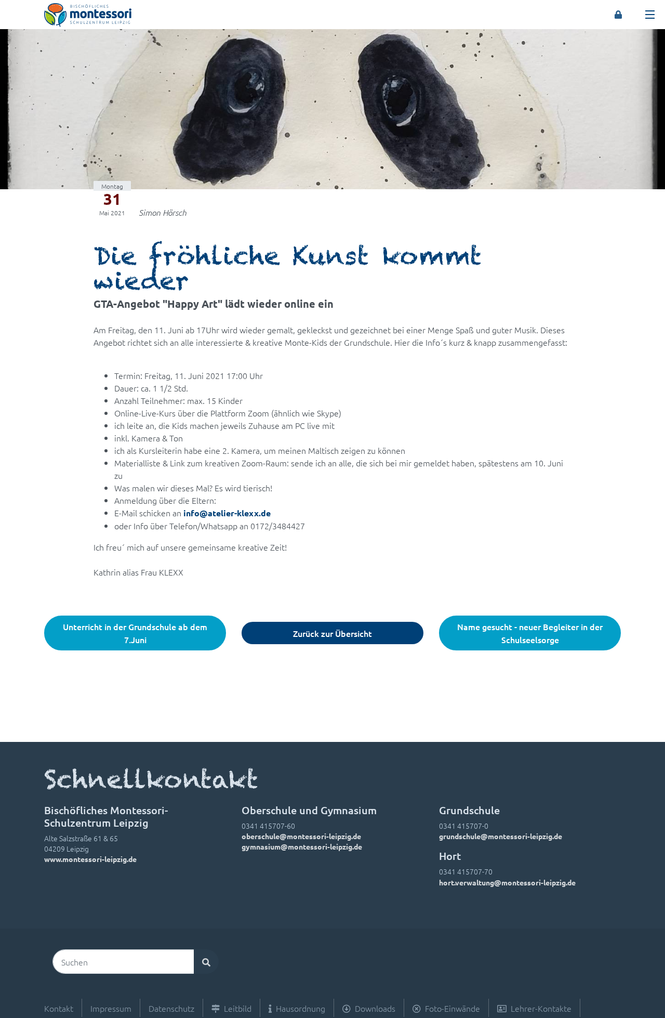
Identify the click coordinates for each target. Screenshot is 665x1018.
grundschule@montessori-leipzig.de (500, 836)
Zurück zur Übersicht (332, 633)
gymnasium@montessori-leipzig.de (302, 846)
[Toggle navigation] (650, 14)
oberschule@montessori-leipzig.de (301, 836)
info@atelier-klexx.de (227, 512)
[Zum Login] (618, 14)
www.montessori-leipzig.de (90, 859)
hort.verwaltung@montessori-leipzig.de (507, 882)
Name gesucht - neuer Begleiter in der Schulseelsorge (530, 633)
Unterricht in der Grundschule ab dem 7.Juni (135, 633)
